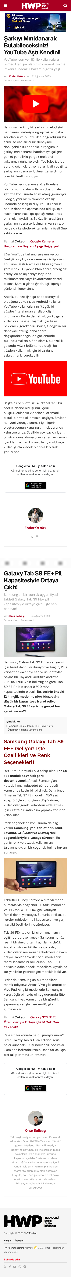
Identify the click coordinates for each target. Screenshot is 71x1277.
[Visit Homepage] (35, 6)
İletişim (19, 1240)
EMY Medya (30, 1233)
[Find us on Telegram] (24, 1267)
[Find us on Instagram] (20, 1267)
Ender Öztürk (17, 76)
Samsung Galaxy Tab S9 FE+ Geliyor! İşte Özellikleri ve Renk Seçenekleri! (30, 727)
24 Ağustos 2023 (41, 76)
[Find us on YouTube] (14, 1267)
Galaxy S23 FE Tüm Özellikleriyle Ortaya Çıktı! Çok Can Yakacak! (31, 1022)
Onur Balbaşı (16, 616)
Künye (7, 1240)
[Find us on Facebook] (10, 1267)
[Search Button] (65, 5)
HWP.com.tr (10, 1247)
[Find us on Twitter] (5, 1267)
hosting (20, 1247)
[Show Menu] (5, 5)
